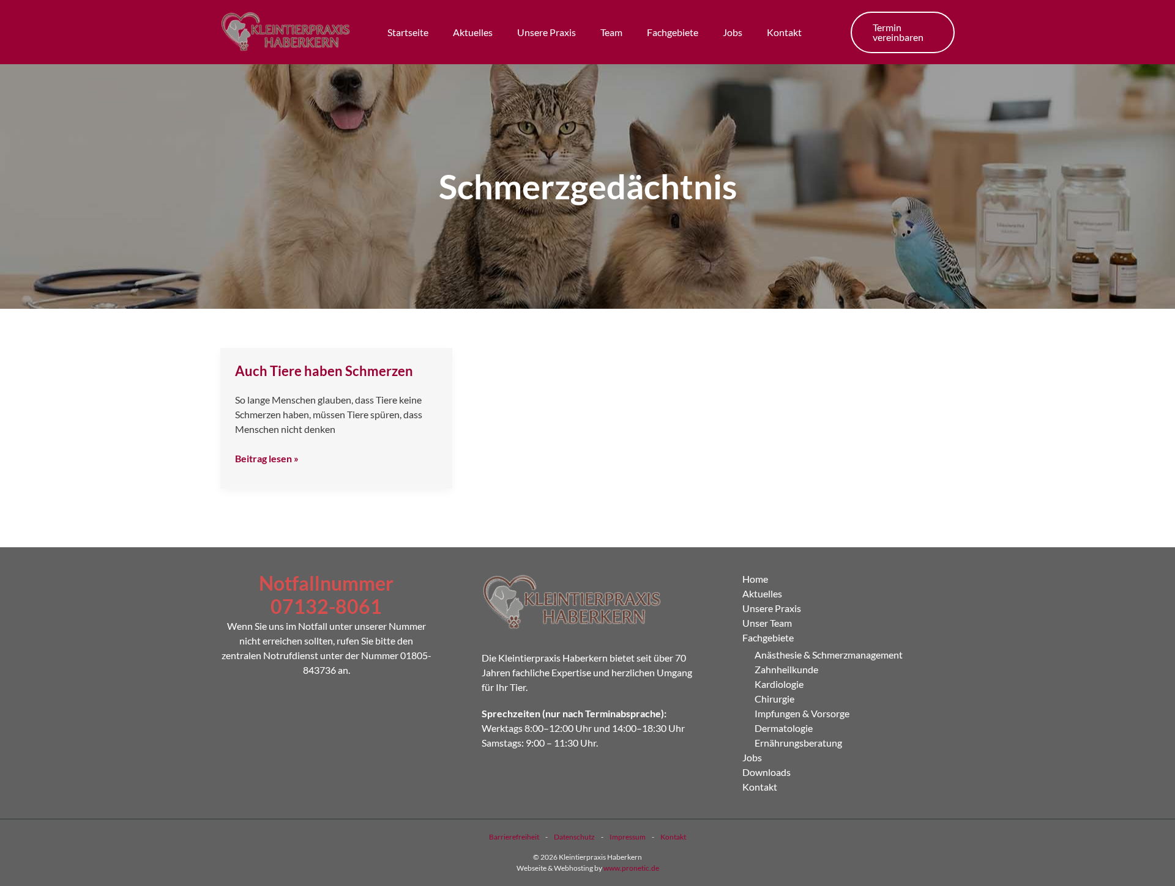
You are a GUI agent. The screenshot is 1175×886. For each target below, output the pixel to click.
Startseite (407, 32)
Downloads (766, 772)
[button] (903, 32)
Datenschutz (574, 836)
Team (611, 32)
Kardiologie (779, 684)
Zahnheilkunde (786, 669)
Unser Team (767, 623)
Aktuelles (473, 32)
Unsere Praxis (546, 32)
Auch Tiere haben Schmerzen (324, 371)
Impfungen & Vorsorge (802, 713)
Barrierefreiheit (514, 836)
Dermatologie (784, 728)
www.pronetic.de (631, 868)
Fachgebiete (672, 32)
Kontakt (784, 32)
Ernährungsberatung (798, 742)
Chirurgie (774, 698)
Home (755, 579)
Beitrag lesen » (267, 457)
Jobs (732, 32)
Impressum (628, 836)
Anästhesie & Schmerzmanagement (829, 654)
